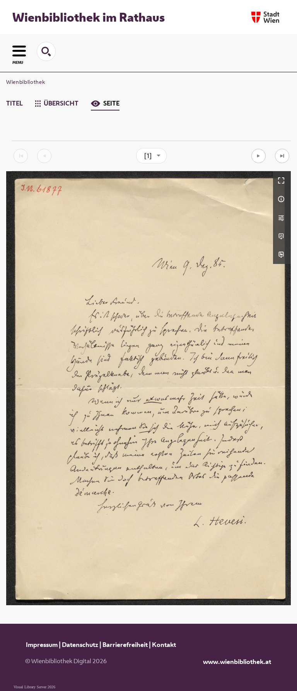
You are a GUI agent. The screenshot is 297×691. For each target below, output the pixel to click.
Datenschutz (80, 644)
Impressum (42, 644)
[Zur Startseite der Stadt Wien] (265, 17)
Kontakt (164, 644)
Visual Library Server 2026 (34, 687)
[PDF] (282, 236)
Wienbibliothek (25, 81)
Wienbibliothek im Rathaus (88, 17)
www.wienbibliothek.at (237, 661)
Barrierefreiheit (125, 644)
